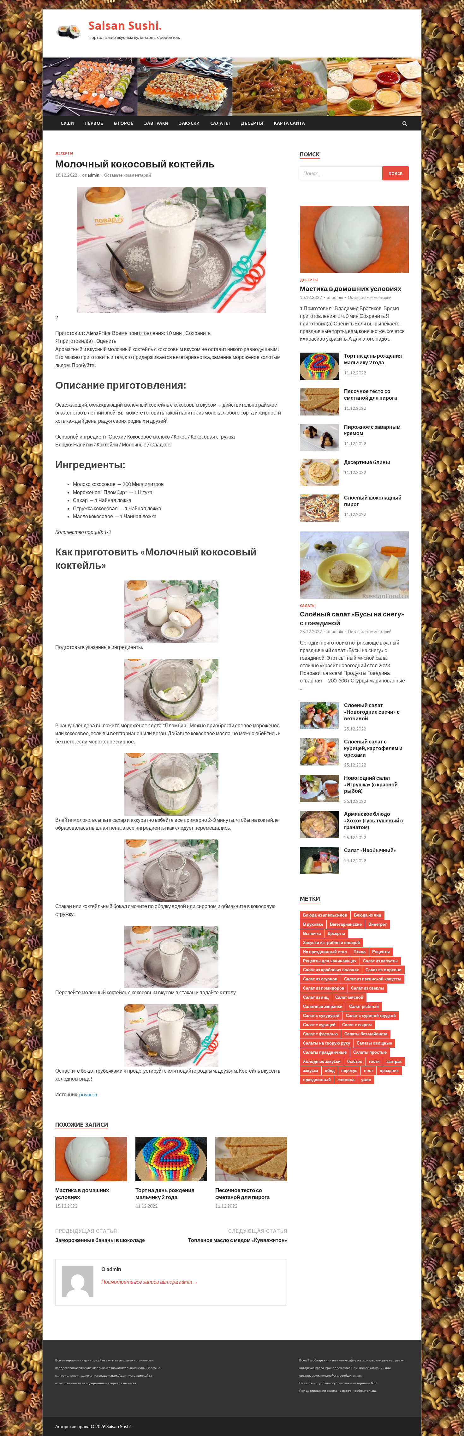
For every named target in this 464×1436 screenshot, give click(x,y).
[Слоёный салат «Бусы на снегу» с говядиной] (354, 600)
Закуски (189, 123)
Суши (67, 123)
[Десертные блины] (319, 484)
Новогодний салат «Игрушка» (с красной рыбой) (371, 784)
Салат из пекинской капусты (372, 978)
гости (374, 1061)
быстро (354, 1061)
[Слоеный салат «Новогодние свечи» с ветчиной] (319, 727)
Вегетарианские (346, 924)
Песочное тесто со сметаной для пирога (242, 1193)
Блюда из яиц (367, 915)
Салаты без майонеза (365, 1033)
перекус (349, 1070)
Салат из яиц (316, 997)
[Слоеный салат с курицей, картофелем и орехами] (319, 763)
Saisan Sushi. (125, 25)
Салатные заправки (322, 1006)
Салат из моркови (384, 969)
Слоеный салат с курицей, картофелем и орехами (373, 748)
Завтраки (156, 123)
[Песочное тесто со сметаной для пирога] (251, 1183)
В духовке (313, 924)
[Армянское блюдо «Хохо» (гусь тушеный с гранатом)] (319, 836)
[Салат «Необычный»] (319, 872)
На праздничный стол (325, 951)
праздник (389, 1070)
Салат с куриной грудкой (371, 1015)
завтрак (394, 1061)
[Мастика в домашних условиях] (91, 1183)
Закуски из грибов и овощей (331, 942)
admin (93, 175)
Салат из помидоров (323, 988)
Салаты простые (370, 1052)
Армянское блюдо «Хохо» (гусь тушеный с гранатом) (373, 820)
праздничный (317, 1079)
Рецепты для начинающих (329, 960)
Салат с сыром (357, 1024)
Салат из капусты (380, 960)
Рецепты (381, 951)
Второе (124, 123)
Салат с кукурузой (321, 1015)
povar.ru (88, 1094)
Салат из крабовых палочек (331, 969)
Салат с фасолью (320, 1033)
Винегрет (377, 924)
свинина (345, 1079)
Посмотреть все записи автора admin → (149, 1282)
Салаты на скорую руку (326, 1042)
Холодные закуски (322, 1061)
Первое (94, 123)
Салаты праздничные (325, 1052)
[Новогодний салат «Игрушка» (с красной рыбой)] (319, 800)
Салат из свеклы (367, 988)
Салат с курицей (319, 1024)
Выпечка (312, 933)
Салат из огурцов (320, 978)
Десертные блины (367, 462)
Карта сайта (289, 123)
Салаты (220, 123)
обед (330, 1070)
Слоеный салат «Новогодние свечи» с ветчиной (372, 711)
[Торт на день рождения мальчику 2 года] (171, 1183)
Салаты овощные (374, 1042)
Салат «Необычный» (370, 850)
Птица (360, 951)
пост (368, 1070)
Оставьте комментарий (127, 175)
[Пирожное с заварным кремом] (319, 449)
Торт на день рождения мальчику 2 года (164, 1193)
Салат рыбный (364, 1006)
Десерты (252, 123)
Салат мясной (349, 997)
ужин (366, 1079)
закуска (310, 1070)
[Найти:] (354, 173)
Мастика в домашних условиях (351, 288)
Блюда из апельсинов (325, 915)
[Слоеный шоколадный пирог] (319, 520)
